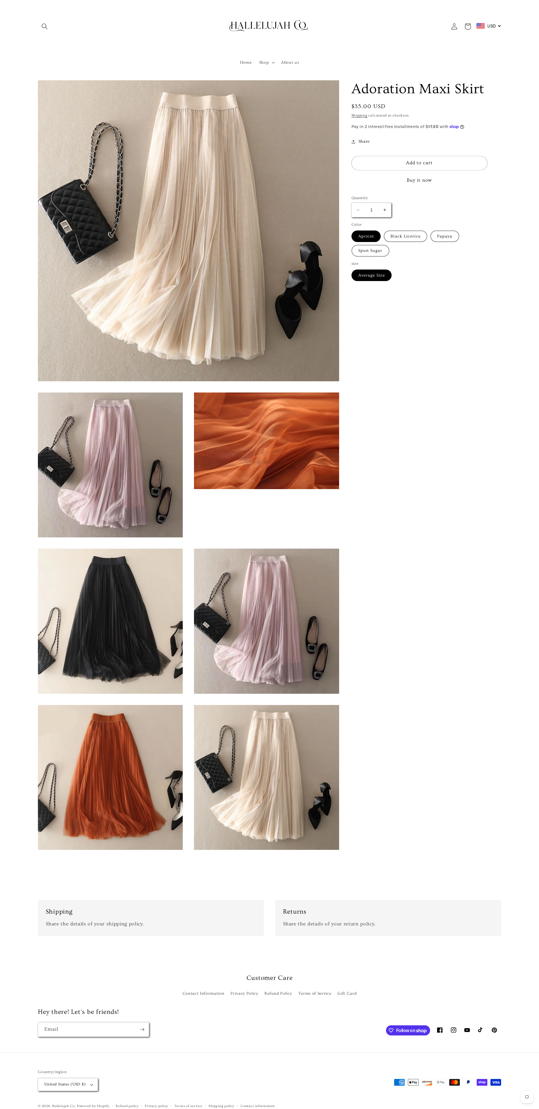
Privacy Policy (244, 993)
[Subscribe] (142, 1029)
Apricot (366, 236)
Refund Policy (278, 993)
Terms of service (188, 1106)
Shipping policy (221, 1106)
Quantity (359, 198)
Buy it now (419, 180)
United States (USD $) (65, 1084)
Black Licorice (405, 236)
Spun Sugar (370, 250)
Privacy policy (156, 1106)
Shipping (359, 115)
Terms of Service (315, 993)
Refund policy (127, 1106)
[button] (44, 26)
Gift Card (347, 993)
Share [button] (364, 141)
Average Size (371, 275)
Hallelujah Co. (64, 1106)
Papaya (445, 236)
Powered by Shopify (93, 1106)
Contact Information (203, 993)
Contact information (258, 1106)
